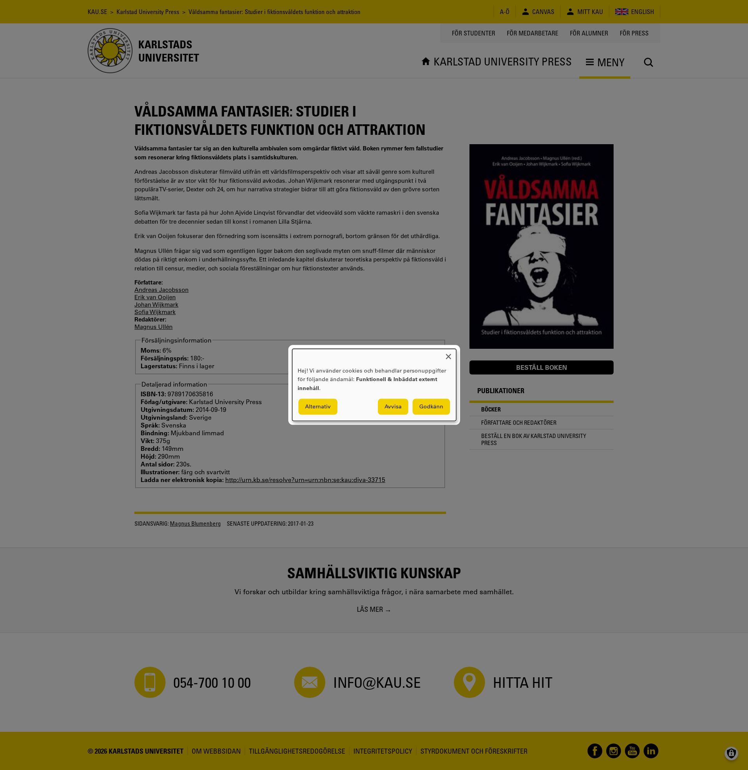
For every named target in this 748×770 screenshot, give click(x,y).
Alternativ (318, 406)
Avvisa (393, 406)
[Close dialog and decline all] (448, 354)
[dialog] (374, 385)
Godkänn (431, 406)
